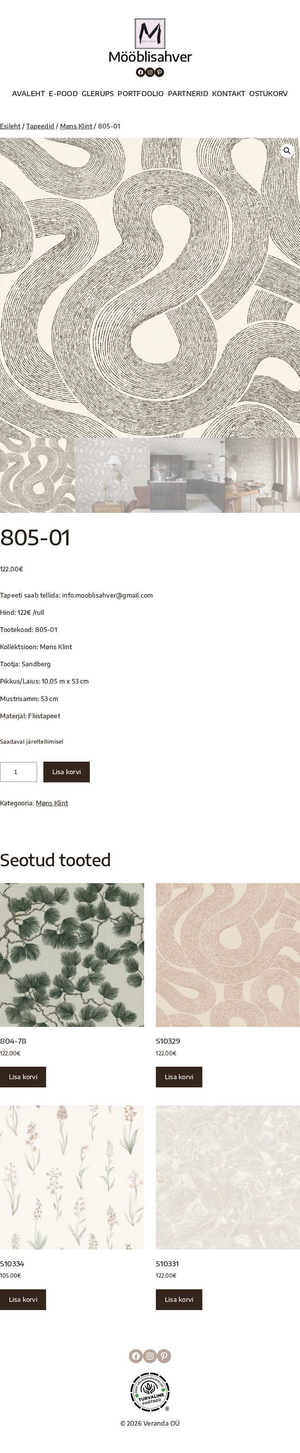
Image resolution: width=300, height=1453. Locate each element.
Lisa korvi (66, 771)
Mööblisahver (150, 56)
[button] (287, 151)
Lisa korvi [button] (23, 1076)
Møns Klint (76, 126)
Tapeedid (40, 126)
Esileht (10, 126)
